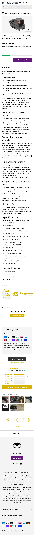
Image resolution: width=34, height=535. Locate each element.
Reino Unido (21, 500)
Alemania (12, 494)
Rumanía (27, 498)
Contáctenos (17, 458)
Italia (4, 496)
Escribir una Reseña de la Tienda (17, 387)
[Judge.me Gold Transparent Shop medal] (18, 420)
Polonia (16, 498)
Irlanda (28, 494)
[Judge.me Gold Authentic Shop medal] (13, 420)
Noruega (10, 498)
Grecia (18, 494)
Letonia (9, 496)
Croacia (9, 491)
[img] (17, 369)
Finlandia (29, 491)
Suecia (11, 500)
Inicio (3, 12)
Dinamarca (16, 491)
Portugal (21, 498)
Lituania (15, 496)
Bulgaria (28, 489)
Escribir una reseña (17, 315)
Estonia (22, 491)
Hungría (22, 494)
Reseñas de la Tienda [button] (17, 362)
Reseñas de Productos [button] (17, 359)
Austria (17, 489)
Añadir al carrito (23, 60)
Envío (12, 46)
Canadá (4, 491)
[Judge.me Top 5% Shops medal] (28, 420)
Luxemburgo (22, 496)
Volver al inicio (17, 433)
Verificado (17, 426)
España (5, 500)
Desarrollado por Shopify (17, 530)
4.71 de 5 (21, 369)
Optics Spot (8, 530)
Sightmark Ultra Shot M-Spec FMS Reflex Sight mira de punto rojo (17, 13)
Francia (6, 494)
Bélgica (23, 489)
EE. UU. (19, 502)
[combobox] (17, 7)
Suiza (15, 500)
